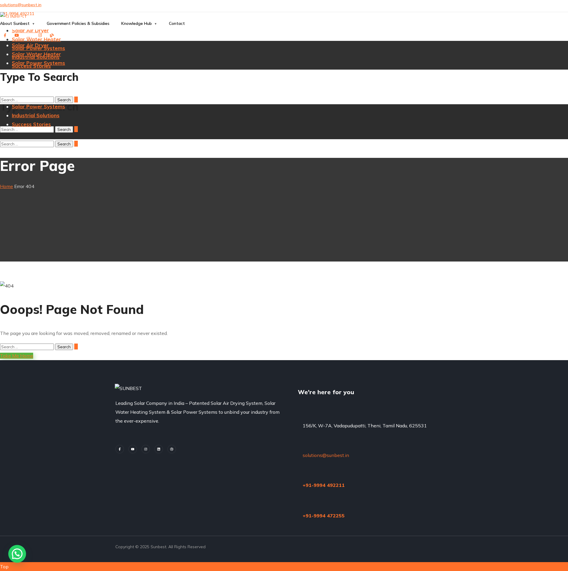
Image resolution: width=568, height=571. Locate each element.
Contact (177, 23)
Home (6, 186)
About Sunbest (15, 23)
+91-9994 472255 (324, 516)
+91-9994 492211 (324, 485)
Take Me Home (16, 356)
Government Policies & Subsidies (78, 23)
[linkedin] (158, 449)
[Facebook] (119, 449)
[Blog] (171, 449)
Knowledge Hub (136, 23)
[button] (284, 54)
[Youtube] (132, 449)
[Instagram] (145, 449)
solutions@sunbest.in (20, 4)
